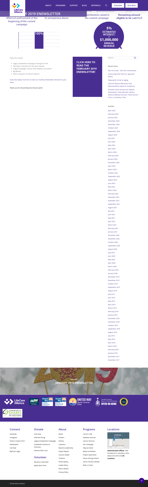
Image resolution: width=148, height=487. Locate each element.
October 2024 (113, 128)
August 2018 (112, 332)
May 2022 (111, 187)
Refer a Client (88, 465)
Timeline (62, 458)
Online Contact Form (17, 441)
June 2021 (111, 214)
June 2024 (111, 142)
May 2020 (111, 259)
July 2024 (111, 138)
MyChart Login (15, 451)
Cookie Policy (63, 465)
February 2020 (113, 270)
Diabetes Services (89, 437)
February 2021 (113, 228)
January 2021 (112, 232)
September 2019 (114, 287)
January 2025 (112, 117)
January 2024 (112, 159)
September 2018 (114, 329)
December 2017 (113, 356)
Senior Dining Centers (91, 458)
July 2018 (111, 336)
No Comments (140, 18)
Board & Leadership (66, 448)
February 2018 (113, 350)
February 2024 (113, 156)
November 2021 (114, 201)
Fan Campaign (88, 444)
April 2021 (111, 221)
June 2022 (111, 183)
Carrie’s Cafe (87, 434)
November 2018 (114, 322)
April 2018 (111, 343)
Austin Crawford (9, 19)
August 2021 (112, 208)
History (61, 441)
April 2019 (111, 305)
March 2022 (112, 190)
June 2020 (111, 256)
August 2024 (112, 135)
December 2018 (113, 318)
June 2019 (111, 298)
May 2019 (111, 301)
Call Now (13, 448)
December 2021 (113, 197)
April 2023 (111, 166)
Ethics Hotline (64, 469)
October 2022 (113, 173)
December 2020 (113, 235)
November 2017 (114, 360)
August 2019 (112, 291)
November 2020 (114, 239)
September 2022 (114, 176)
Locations (62, 444)
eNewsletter (43, 19)
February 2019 (113, 311)
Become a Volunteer (41, 462)
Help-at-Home (88, 448)
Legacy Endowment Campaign (45, 441)
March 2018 (112, 346)
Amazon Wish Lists (41, 450)
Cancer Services (88, 441)
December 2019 (113, 277)
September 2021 (114, 204)
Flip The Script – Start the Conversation (122, 70)
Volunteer (118, 5)
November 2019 (114, 280)
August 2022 (112, 180)
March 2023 (112, 169)
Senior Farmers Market (91, 462)
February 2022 (113, 194)
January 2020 (112, 273)
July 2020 (111, 253)
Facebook (13, 434)
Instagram (13, 437)
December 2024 (113, 121)
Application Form (40, 465)
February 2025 (113, 114)
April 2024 (111, 149)
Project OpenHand (89, 455)
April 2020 (111, 263)
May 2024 (111, 145)
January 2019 (112, 315)
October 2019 (113, 284)
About (61, 434)
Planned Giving (39, 437)
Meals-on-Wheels (89, 451)
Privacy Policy (63, 472)
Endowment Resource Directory (42, 445)
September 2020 (114, 246)
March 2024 (112, 152)
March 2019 (112, 308)
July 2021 (111, 211)
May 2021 (111, 218)
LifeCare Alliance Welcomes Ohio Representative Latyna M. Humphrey (121, 84)
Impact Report (64, 451)
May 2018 (111, 339)
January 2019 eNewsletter (74, 381)
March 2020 (112, 266)
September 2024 (114, 131)
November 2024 (114, 124)
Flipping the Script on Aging (118, 80)
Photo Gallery (63, 462)
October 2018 (113, 325)
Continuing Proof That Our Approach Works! (121, 75)
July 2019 (111, 294)
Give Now (132, 5)
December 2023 (113, 163)
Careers (61, 437)
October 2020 (113, 242)
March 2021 (112, 225)
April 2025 (111, 111)
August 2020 (112, 249)
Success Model (64, 455)
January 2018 (112, 353)
